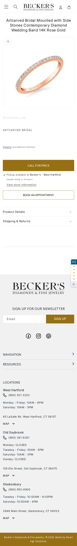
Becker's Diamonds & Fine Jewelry (24, 537)
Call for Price (39, 165)
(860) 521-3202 (19, 395)
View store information (21, 184)
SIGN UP (60, 318)
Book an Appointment (38, 195)
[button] (6, 7)
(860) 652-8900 (19, 489)
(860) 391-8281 (18, 437)
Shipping (7, 147)
